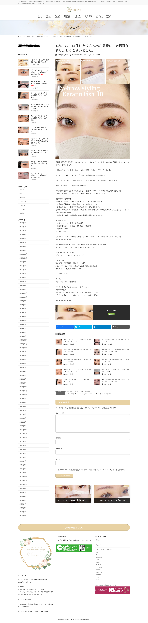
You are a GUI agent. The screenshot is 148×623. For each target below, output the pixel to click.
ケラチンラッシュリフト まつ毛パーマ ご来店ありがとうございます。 (39, 72)
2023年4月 (23, 371)
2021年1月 (23, 473)
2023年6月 (23, 363)
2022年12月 (23, 387)
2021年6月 (23, 453)
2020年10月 (23, 484)
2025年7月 (23, 273)
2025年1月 (23, 289)
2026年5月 (23, 234)
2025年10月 (23, 262)
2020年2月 (23, 512)
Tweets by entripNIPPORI (27, 44)
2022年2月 (23, 422)
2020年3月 (23, 508)
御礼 (82, 391)
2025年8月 (23, 270)
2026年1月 (23, 250)
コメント (59, 413)
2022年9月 (23, 398)
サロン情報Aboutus (99, 568)
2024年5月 (23, 320)
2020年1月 (23, 516)
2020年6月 (23, 500)
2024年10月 (23, 301)
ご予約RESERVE (99, 563)
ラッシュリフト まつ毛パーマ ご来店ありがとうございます (39, 152)
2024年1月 (23, 336)
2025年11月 (23, 258)
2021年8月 (23, 445)
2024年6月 (23, 316)
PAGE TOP (142, 602)
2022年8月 (23, 402)
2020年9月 (23, 488)
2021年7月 (23, 449)
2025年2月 (23, 285)
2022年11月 (23, 391)
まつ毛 (76, 391)
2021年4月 (23, 461)
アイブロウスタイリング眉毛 (105, 549)
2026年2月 (23, 246)
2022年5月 (23, 414)
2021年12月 (23, 430)
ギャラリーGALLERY (99, 573)
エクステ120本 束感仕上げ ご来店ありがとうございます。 (39, 129)
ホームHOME (97, 540)
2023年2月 (23, 379)
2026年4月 (23, 238)
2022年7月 (23, 406)
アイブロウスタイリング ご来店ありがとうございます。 (40, 83)
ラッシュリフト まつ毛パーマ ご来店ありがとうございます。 (39, 95)
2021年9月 (23, 441)
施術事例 (87, 391)
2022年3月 (23, 418)
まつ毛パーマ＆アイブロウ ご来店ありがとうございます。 (39, 164)
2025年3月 (23, 281)
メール (58, 448)
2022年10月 (23, 395)
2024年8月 (23, 309)
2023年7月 (23, 359)
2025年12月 (23, 254)
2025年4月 (23, 277)
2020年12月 (23, 476)
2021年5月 (23, 457)
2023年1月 (23, 383)
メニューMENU (98, 545)
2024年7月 (23, 312)
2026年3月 (23, 242)
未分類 (22, 213)
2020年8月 (23, 492)
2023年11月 (23, 344)
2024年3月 (23, 328)
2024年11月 (23, 297)
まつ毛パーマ (101, 394)
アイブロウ (70, 391)
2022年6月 (23, 410)
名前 (58, 438)
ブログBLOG (97, 578)
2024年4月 (23, 324)
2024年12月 (23, 293)
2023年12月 (23, 340)
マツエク (92, 394)
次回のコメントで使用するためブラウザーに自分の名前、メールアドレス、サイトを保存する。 (92, 470)
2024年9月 (23, 305)
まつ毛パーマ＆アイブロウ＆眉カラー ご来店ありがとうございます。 (40, 106)
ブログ (22, 190)
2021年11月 (23, 434)
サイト (57, 459)
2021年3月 (23, 465)
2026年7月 (23, 227)
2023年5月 (23, 367)
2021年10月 (23, 437)
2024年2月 (23, 332)
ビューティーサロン (82, 394)
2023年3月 (23, 375)
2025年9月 (23, 266)
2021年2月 (23, 469)
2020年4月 (23, 504)
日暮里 (109, 394)
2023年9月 (23, 352)
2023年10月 (23, 348)
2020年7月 (23, 496)
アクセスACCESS (98, 553)
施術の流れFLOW (99, 558)
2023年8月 (23, 355)
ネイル (23, 205)
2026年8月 (23, 223)
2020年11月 (23, 480)
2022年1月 (23, 426)
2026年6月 (23, 231)
